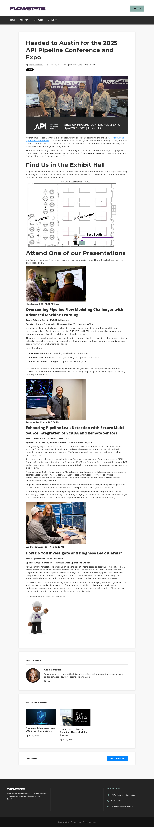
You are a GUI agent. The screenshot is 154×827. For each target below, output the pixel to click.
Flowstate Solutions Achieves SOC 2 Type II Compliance (40, 729)
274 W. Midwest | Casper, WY (122, 795)
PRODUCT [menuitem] (24, 20)
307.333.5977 (115, 800)
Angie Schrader (52, 669)
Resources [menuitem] (38, 20)
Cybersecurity (73, 64)
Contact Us (137, 8)
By (34, 64)
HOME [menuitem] (12, 20)
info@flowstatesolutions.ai (122, 806)
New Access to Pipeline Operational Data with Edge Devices (73, 732)
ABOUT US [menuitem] (52, 20)
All (84, 64)
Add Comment (118, 758)
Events (93, 64)
